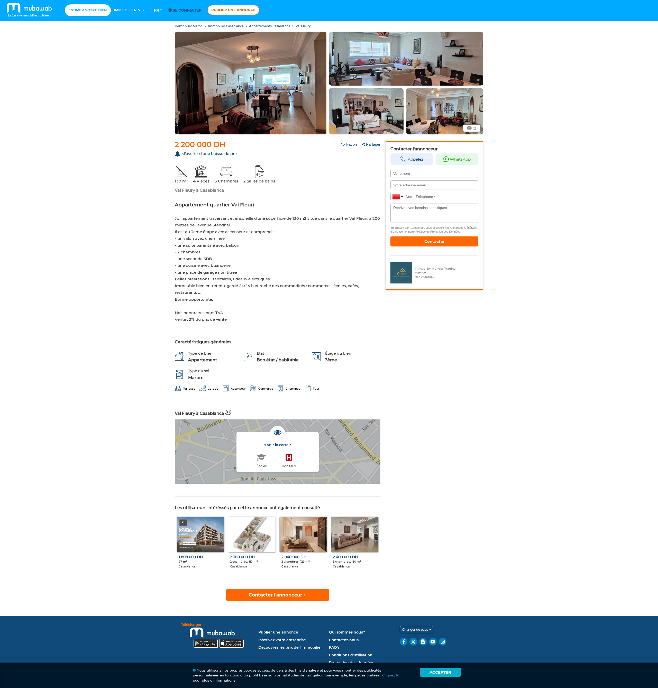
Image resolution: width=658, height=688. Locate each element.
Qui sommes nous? (347, 632)
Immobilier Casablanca (226, 26)
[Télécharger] (218, 636)
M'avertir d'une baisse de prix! (210, 153)
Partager (373, 144)
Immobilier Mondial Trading (435, 268)
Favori (351, 144)
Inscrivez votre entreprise (282, 640)
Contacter (434, 241)
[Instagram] (442, 642)
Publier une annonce (233, 10)
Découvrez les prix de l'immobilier (290, 647)
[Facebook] (403, 642)
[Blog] (423, 642)
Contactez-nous (344, 640)
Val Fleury (303, 26)
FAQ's (334, 647)
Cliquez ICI (391, 675)
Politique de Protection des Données (437, 231)
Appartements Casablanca (270, 26)
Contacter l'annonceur (276, 595)
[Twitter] (413, 642)
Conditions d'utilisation (350, 655)
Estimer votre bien (88, 10)
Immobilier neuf (131, 10)
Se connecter (187, 10)
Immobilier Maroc (189, 26)
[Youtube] (433, 642)
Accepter (440, 672)
